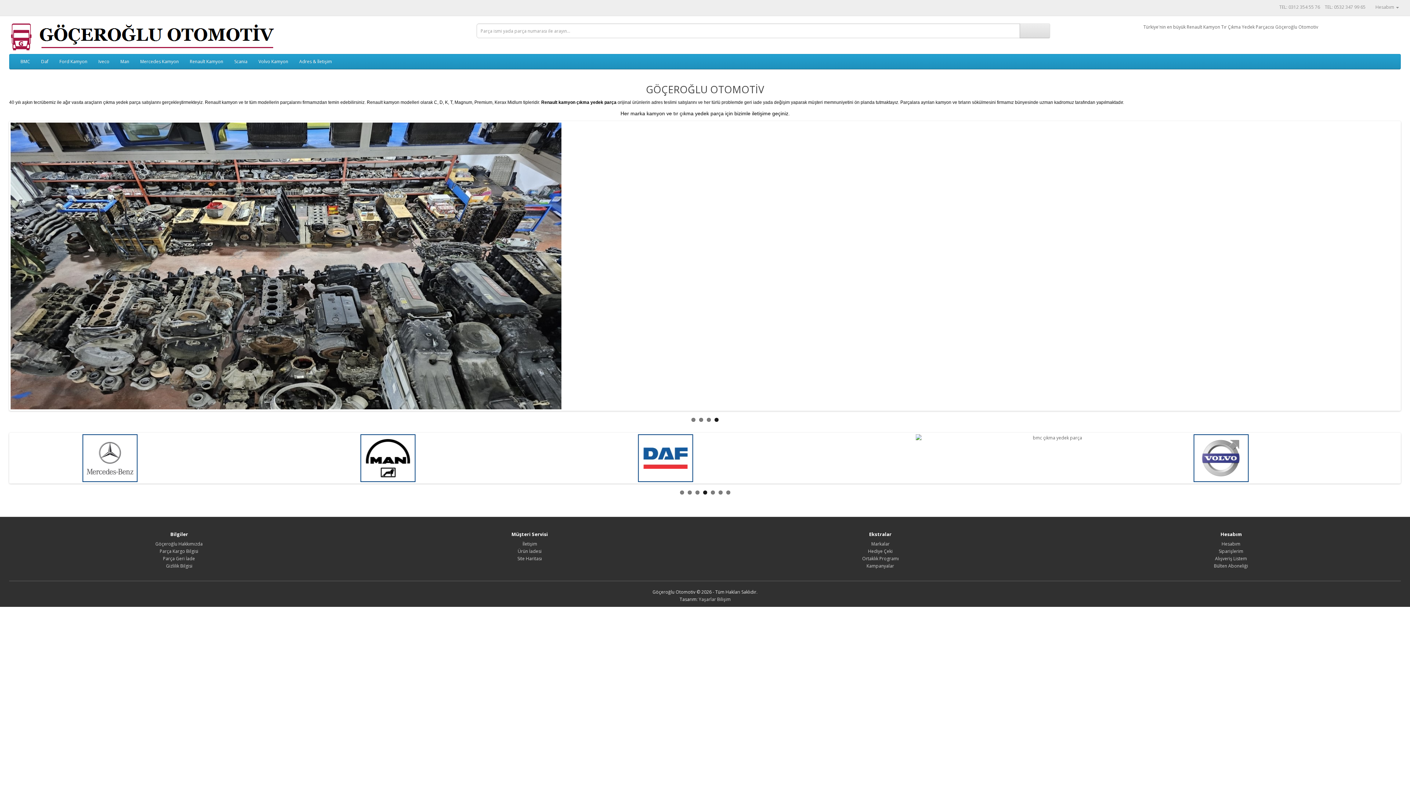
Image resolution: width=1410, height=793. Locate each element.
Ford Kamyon (73, 61)
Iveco (103, 61)
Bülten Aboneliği (1231, 566)
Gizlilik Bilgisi (179, 566)
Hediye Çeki (880, 551)
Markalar (880, 544)
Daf (44, 61)
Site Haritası (529, 558)
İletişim (530, 544)
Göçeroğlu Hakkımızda (179, 544)
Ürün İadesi (530, 551)
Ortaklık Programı (880, 558)
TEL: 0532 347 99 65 (1345, 7)
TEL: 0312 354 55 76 (1299, 7)
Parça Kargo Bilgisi (179, 551)
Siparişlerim (1231, 551)
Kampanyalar (880, 566)
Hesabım (1231, 544)
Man (124, 61)
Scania (240, 61)
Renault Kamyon (206, 61)
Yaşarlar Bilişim (715, 599)
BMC (25, 61)
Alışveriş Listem (1231, 558)
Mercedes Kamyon (159, 61)
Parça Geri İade (179, 558)
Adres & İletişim (315, 61)
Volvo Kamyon (273, 61)
